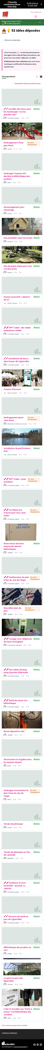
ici (18, 52)
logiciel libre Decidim (21, 1047)
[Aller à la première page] (17, 14)
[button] (37, 76)
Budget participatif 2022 (11, 21)
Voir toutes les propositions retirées (14, 1025)
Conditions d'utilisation (9, 1033)
